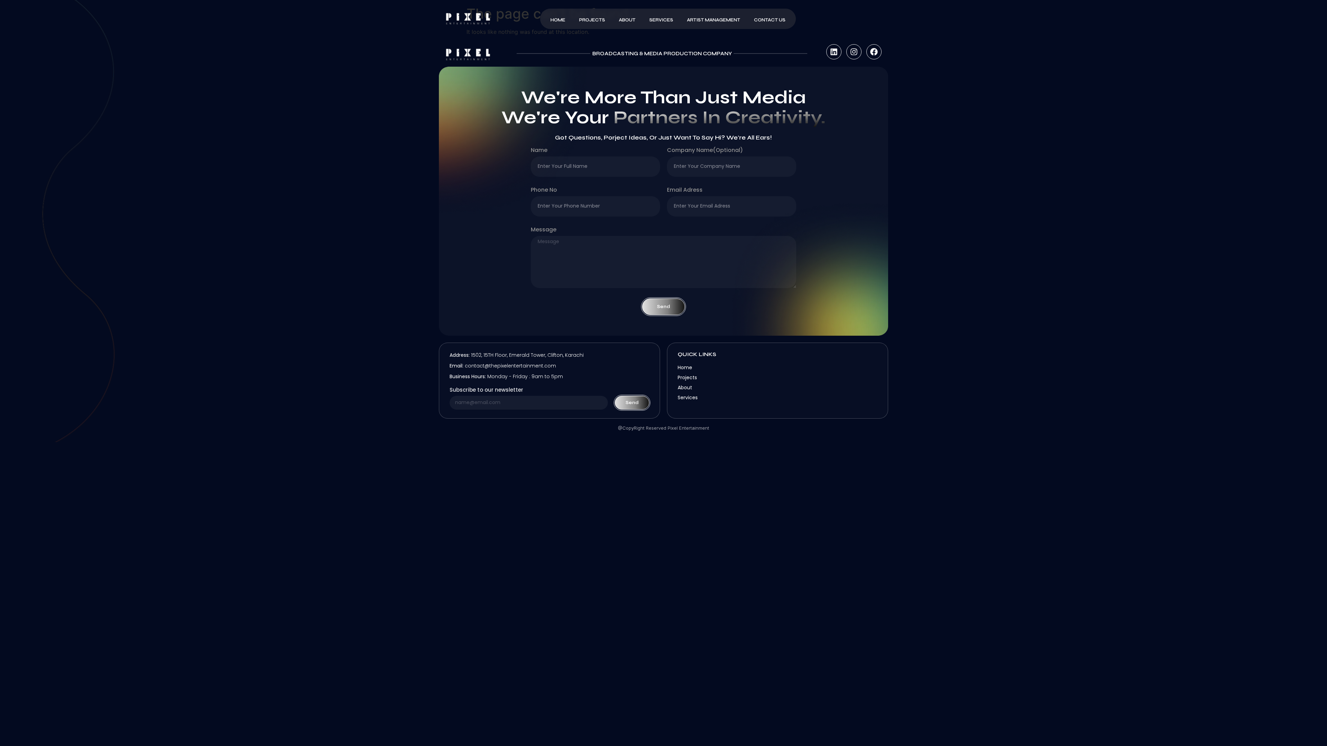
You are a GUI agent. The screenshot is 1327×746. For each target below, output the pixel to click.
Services (661, 20)
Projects (592, 20)
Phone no (544, 190)
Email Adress (685, 190)
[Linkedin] (833, 51)
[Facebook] (874, 51)
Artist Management (713, 20)
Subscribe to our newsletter (486, 390)
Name (539, 150)
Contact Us (769, 20)
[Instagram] (854, 51)
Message (543, 230)
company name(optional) (705, 150)
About (627, 20)
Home (557, 20)
